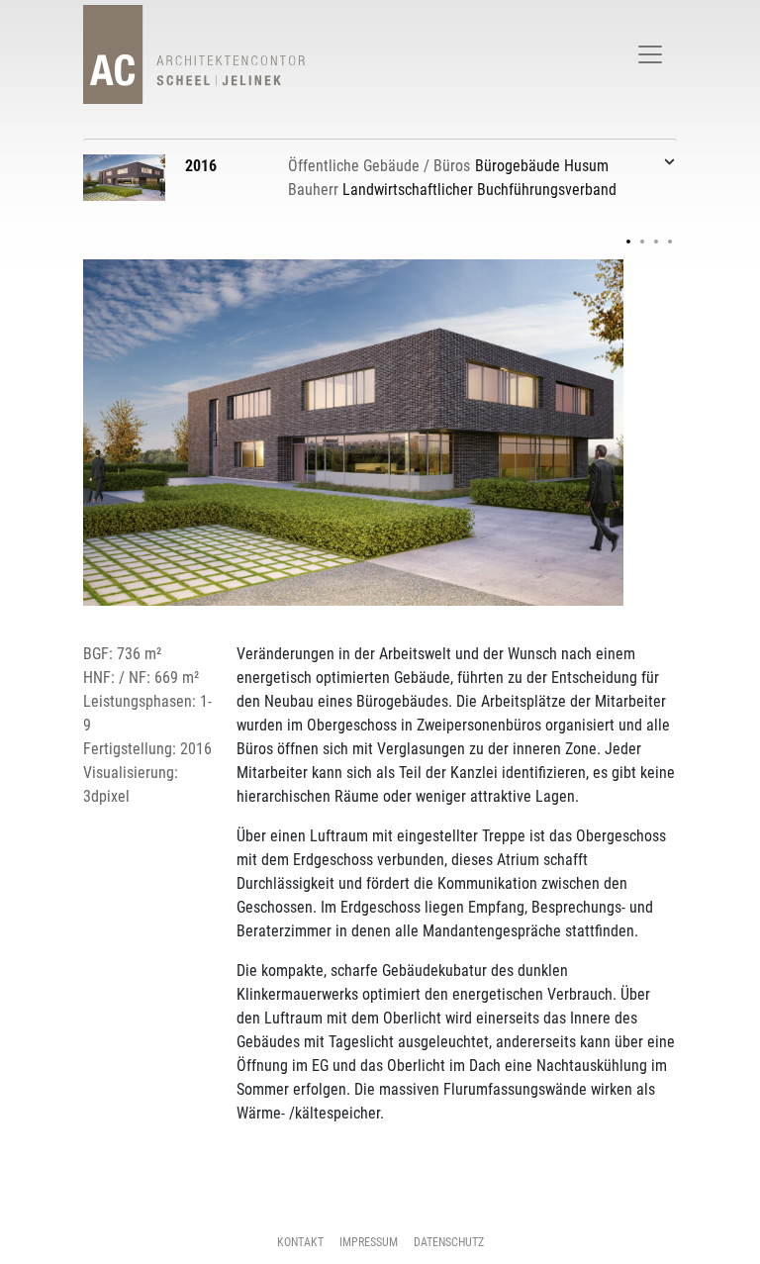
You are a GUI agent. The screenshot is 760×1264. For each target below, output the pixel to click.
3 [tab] (656, 241)
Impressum (368, 1242)
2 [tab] (642, 241)
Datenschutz (449, 1242)
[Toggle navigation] (650, 54)
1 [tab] (628, 241)
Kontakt (300, 1242)
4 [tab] (670, 241)
